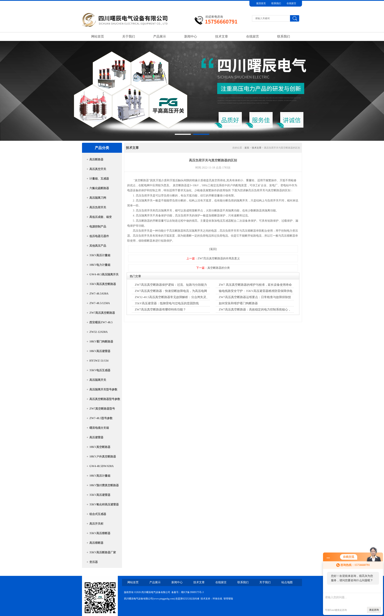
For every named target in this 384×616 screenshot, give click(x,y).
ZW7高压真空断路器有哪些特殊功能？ (160, 309)
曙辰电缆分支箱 (99, 427)
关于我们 (128, 36)
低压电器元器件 (99, 236)
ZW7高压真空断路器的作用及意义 (219, 258)
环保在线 (217, 598)
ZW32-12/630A (98, 331)
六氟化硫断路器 (99, 188)
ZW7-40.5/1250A (99, 303)
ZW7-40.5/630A (98, 293)
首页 (246, 147)
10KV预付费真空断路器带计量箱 (104, 486)
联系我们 (276, 3)
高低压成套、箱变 (100, 216)
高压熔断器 (96, 542)
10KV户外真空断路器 (102, 456)
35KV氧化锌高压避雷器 (104, 504)
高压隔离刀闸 (97, 197)
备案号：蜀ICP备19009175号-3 (187, 592)
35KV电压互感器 (99, 370)
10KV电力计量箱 (99, 264)
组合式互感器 (97, 514)
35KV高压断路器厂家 (102, 552)
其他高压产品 (97, 245)
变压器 (93, 561)
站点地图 (287, 582)
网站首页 (97, 36)
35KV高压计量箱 (99, 255)
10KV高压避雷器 (99, 351)
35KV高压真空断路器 (102, 284)
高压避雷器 (96, 437)
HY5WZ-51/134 (98, 360)
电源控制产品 (97, 226)
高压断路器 (96, 159)
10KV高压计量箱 (99, 475)
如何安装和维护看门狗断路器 (238, 303)
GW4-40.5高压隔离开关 (104, 274)
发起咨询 (374, 609)
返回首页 (261, 3)
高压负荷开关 (97, 207)
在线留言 (291, 3)
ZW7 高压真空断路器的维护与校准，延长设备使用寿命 (255, 284)
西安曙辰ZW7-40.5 (101, 322)
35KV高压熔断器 (99, 533)
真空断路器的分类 (218, 267)
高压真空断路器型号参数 (104, 399)
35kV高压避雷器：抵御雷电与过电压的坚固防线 (167, 303)
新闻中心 (190, 36)
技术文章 (221, 36)
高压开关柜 (96, 523)
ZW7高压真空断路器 (102, 312)
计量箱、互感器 (99, 178)
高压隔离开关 (97, 379)
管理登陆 (228, 598)
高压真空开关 (97, 169)
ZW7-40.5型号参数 (101, 418)
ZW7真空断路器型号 (102, 408)
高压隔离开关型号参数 (103, 389)
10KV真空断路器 (99, 446)
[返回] (213, 249)
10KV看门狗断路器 (101, 341)
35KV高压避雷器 (99, 494)
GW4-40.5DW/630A (101, 466)
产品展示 (159, 36)
